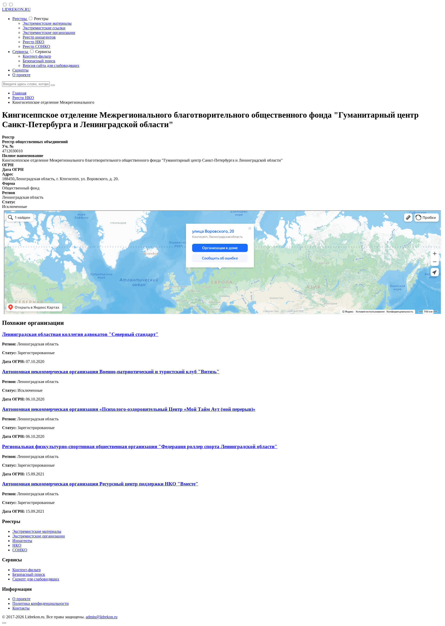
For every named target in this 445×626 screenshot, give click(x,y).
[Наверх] (4, 623)
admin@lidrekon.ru (101, 617)
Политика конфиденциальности (40, 603)
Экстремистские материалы (47, 23)
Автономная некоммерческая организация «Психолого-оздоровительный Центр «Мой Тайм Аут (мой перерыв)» (128, 409)
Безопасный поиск (39, 61)
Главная (19, 93)
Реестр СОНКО (36, 46)
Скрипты (20, 70)
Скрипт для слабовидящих (35, 579)
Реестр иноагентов (39, 37)
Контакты (21, 608)
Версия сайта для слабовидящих (51, 65)
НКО (16, 545)
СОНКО (19, 550)
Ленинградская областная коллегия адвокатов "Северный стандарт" (80, 334)
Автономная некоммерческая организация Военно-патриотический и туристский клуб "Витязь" (110, 371)
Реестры (20, 18)
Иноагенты (22, 540)
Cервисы (20, 51)
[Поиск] (53, 85)
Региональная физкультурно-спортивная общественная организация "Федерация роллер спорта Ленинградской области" (139, 446)
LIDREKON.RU (16, 9)
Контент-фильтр (37, 56)
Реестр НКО (33, 42)
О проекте (21, 75)
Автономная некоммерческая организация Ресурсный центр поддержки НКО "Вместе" (100, 483)
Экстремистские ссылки (44, 28)
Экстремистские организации (49, 32)
